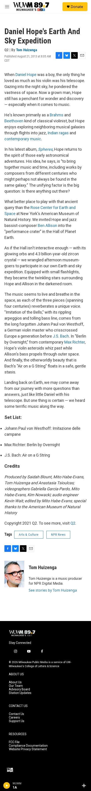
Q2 (72, 523)
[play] (6, 785)
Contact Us (16, 714)
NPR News (58, 534)
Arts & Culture (29, 534)
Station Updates (20, 693)
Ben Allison (47, 225)
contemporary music (22, 139)
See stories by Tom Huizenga (53, 590)
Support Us (16, 721)
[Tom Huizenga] (14, 574)
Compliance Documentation (28, 745)
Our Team (16, 685)
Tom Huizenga (26, 50)
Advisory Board (19, 689)
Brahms (56, 115)
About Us (15, 682)
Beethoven (13, 121)
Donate (77, 7)
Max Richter (74, 342)
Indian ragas (58, 133)
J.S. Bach (61, 336)
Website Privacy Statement (28, 749)
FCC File (14, 742)
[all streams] (85, 785)
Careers (14, 717)
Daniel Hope (25, 74)
